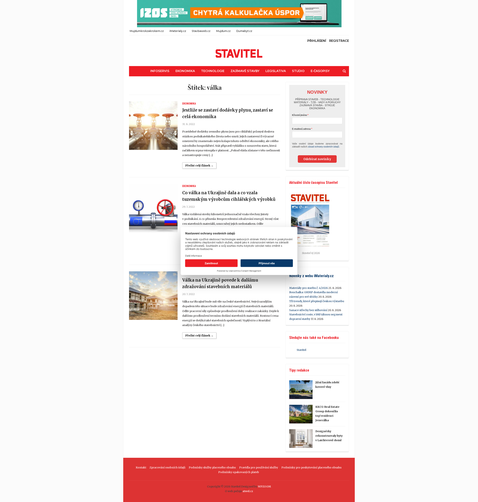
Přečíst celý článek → (199, 165)
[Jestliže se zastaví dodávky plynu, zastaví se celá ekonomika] (153, 125)
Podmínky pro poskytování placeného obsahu (311, 467)
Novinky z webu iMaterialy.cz (311, 276)
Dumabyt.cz (244, 31)
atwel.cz (248, 491)
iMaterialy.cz (177, 31)
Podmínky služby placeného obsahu (212, 467)
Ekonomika (185, 71)
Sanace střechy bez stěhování (308, 310)
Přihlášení (316, 41)
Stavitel (301, 350)
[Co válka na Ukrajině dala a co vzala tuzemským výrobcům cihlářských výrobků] (153, 208)
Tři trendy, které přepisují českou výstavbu (316, 301)
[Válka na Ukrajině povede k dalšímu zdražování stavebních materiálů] (153, 295)
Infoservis (159, 71)
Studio (298, 71)
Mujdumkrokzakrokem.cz (147, 31)
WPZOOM (264, 486)
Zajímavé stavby (245, 71)
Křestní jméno (299, 115)
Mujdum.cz (223, 31)
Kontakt (141, 467)
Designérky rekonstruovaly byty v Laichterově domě (329, 436)
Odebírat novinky (317, 159)
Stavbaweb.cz (201, 31)
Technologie (212, 71)
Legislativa (276, 71)
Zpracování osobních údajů (167, 467)
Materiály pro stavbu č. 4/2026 (308, 288)
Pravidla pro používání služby (258, 467)
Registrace (339, 41)
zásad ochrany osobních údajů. (324, 146)
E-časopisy (320, 71)
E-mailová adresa (301, 129)
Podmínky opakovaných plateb (238, 472)
